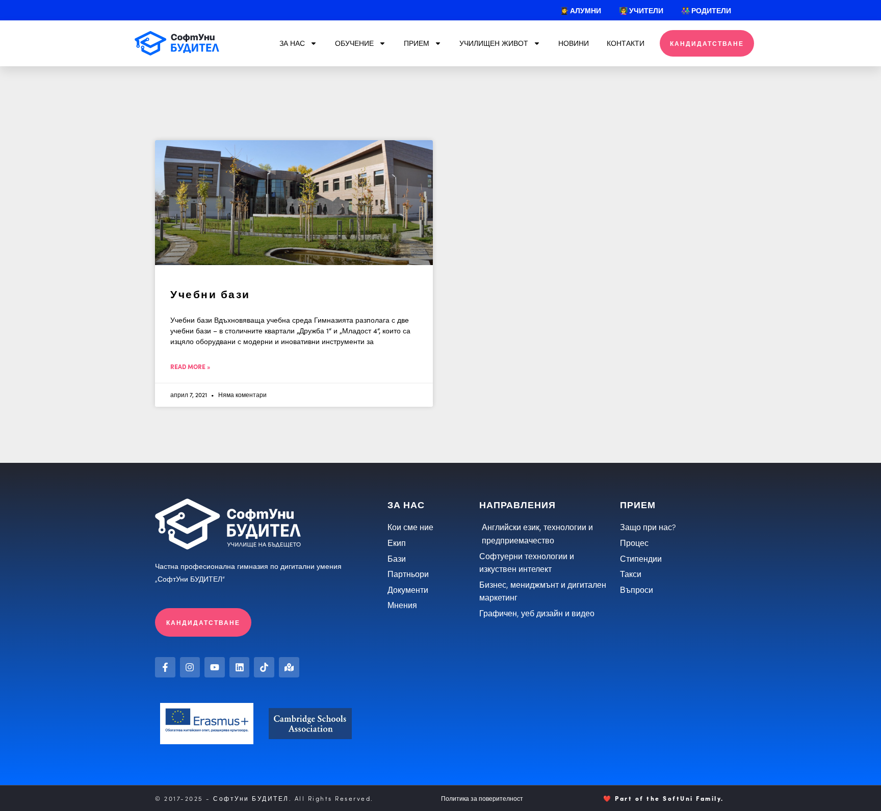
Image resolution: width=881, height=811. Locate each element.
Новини (573, 43)
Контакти (625, 43)
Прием (416, 43)
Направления (517, 504)
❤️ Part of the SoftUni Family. (663, 798)
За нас (292, 43)
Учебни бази (210, 293)
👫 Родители (706, 10)
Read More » (190, 366)
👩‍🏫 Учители (641, 10)
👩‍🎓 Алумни (580, 10)
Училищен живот (493, 43)
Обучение (354, 43)
